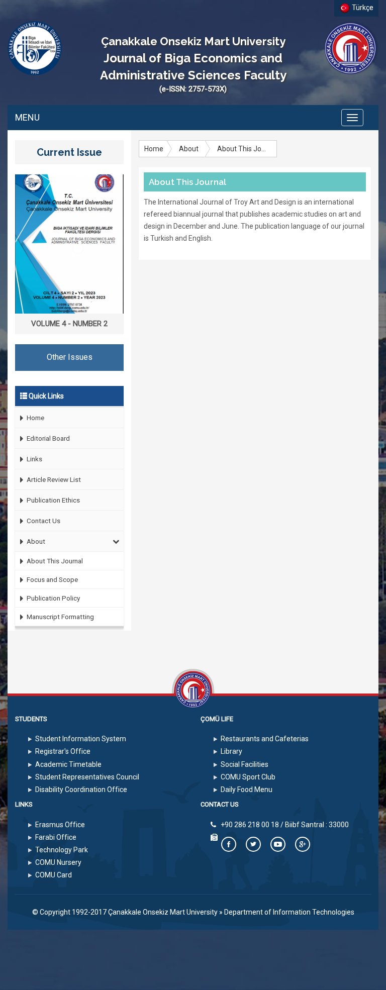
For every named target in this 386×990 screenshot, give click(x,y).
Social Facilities (244, 764)
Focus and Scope (51, 579)
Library (231, 751)
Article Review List (53, 479)
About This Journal (54, 561)
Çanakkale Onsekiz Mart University (163, 912)
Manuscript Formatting (59, 617)
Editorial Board (47, 438)
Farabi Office (55, 837)
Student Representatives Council (87, 777)
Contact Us (42, 521)
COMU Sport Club (248, 777)
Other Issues (69, 357)
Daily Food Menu (246, 789)
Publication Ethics (52, 500)
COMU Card (53, 875)
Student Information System (80, 739)
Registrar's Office (62, 751)
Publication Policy (52, 598)
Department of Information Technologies (289, 912)
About (35, 541)
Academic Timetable (68, 764)
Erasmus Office (60, 825)
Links (33, 459)
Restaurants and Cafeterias (265, 739)
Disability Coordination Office (81, 789)
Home (34, 418)
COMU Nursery (58, 862)
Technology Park (61, 850)
